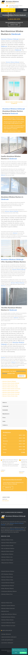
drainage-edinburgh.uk (6, 634)
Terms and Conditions (11, 651)
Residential (5, 410)
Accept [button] (23, 652)
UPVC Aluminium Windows (7, 574)
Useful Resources (7, 630)
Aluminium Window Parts (6, 602)
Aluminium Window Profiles (7, 579)
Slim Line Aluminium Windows (7, 548)
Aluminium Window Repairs (7, 560)
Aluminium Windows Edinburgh (9, 381)
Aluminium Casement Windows (8, 605)
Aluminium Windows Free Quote (8, 625)
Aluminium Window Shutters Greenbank (11, 392)
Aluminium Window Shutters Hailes (10, 396)
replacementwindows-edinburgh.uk (8, 637)
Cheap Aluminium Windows (7, 554)
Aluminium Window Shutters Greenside (11, 394)
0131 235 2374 (13, 7)
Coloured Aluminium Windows (7, 582)
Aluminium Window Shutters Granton (10, 390)
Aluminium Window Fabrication (8, 608)
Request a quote (8, 10)
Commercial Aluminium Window (8, 622)
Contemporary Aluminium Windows (9, 591)
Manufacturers (6, 413)
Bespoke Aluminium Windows (7, 571)
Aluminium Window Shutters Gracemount (11, 388)
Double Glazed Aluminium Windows (9, 614)
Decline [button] (16, 652)
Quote (4, 421)
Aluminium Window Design (7, 577)
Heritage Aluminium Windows (7, 585)
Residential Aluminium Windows (8, 617)
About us (5, 402)
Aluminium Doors (5, 611)
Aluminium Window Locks (7, 557)
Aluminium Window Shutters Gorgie (10, 386)
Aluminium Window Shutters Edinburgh (11, 383)
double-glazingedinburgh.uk (7, 639)
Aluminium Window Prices (7, 594)
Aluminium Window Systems (7, 551)
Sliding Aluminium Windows (7, 562)
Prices (4, 417)
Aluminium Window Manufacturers (8, 542)
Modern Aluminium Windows (7, 588)
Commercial (5, 406)
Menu (25, 10)
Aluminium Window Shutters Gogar (10, 385)
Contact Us (21, 375)
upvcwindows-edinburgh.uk (7, 642)
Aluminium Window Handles (7, 545)
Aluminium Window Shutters (7, 619)
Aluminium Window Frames (7, 539)
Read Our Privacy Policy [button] (22, 650)
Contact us (5, 425)
